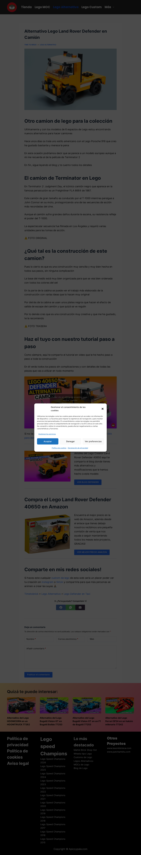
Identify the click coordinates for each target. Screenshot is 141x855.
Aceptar (48, 441)
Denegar (70, 441)
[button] (102, 408)
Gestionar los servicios (47, 434)
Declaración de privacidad (78, 448)
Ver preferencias (93, 441)
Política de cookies (59, 448)
